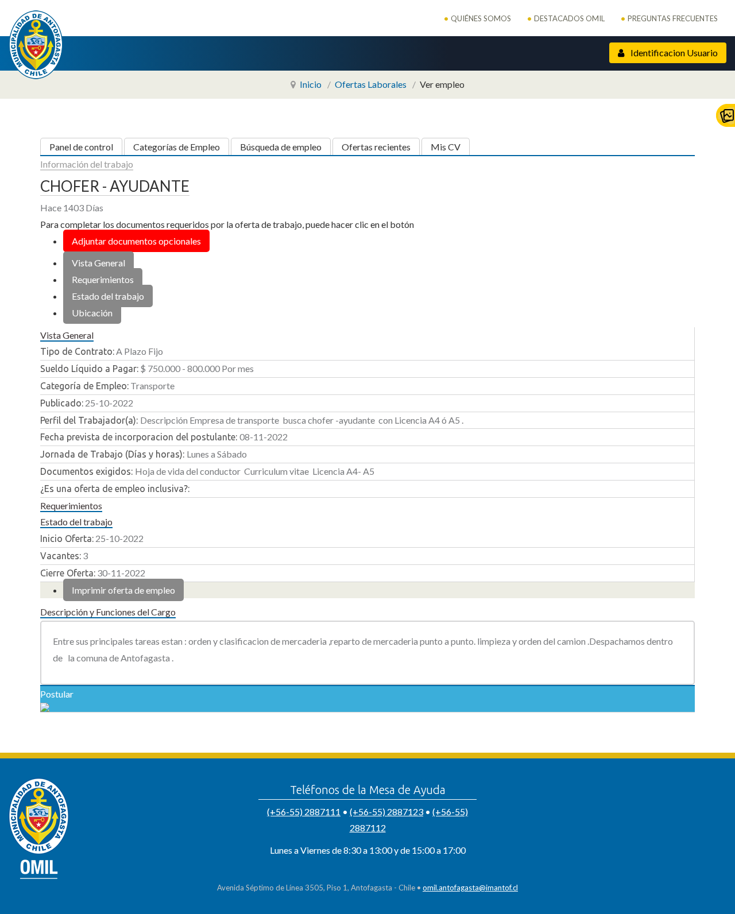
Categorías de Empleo (176, 146)
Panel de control (81, 146)
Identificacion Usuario (673, 52)
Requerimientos (103, 279)
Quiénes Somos (481, 18)
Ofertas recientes (376, 146)
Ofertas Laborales (371, 84)
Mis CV (446, 146)
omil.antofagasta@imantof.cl (470, 887)
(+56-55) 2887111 (304, 811)
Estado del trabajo (108, 296)
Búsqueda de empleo (281, 146)
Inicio (311, 84)
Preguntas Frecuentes (673, 18)
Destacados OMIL (569, 18)
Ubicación (92, 312)
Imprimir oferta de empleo (123, 589)
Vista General (98, 262)
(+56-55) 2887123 (386, 811)
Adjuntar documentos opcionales (136, 240)
